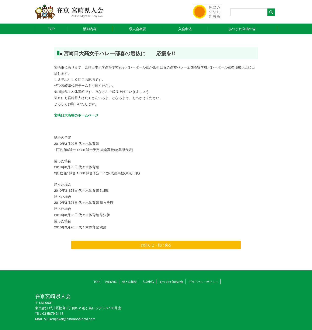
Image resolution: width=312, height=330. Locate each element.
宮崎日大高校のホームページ (76, 115)
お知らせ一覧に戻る (156, 244)
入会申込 (185, 28)
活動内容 (90, 28)
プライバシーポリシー (203, 282)
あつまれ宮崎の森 (242, 28)
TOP (51, 28)
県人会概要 (137, 28)
